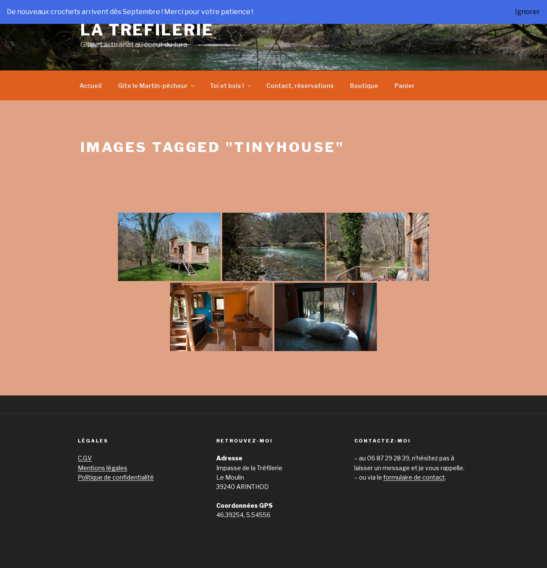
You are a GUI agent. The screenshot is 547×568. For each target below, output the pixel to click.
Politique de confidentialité (116, 477)
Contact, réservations (300, 85)
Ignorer (527, 12)
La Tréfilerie (146, 29)
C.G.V (85, 458)
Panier (404, 85)
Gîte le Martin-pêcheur (153, 85)
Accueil (90, 85)
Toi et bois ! (227, 85)
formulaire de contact (414, 477)
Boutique (364, 85)
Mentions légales (102, 467)
